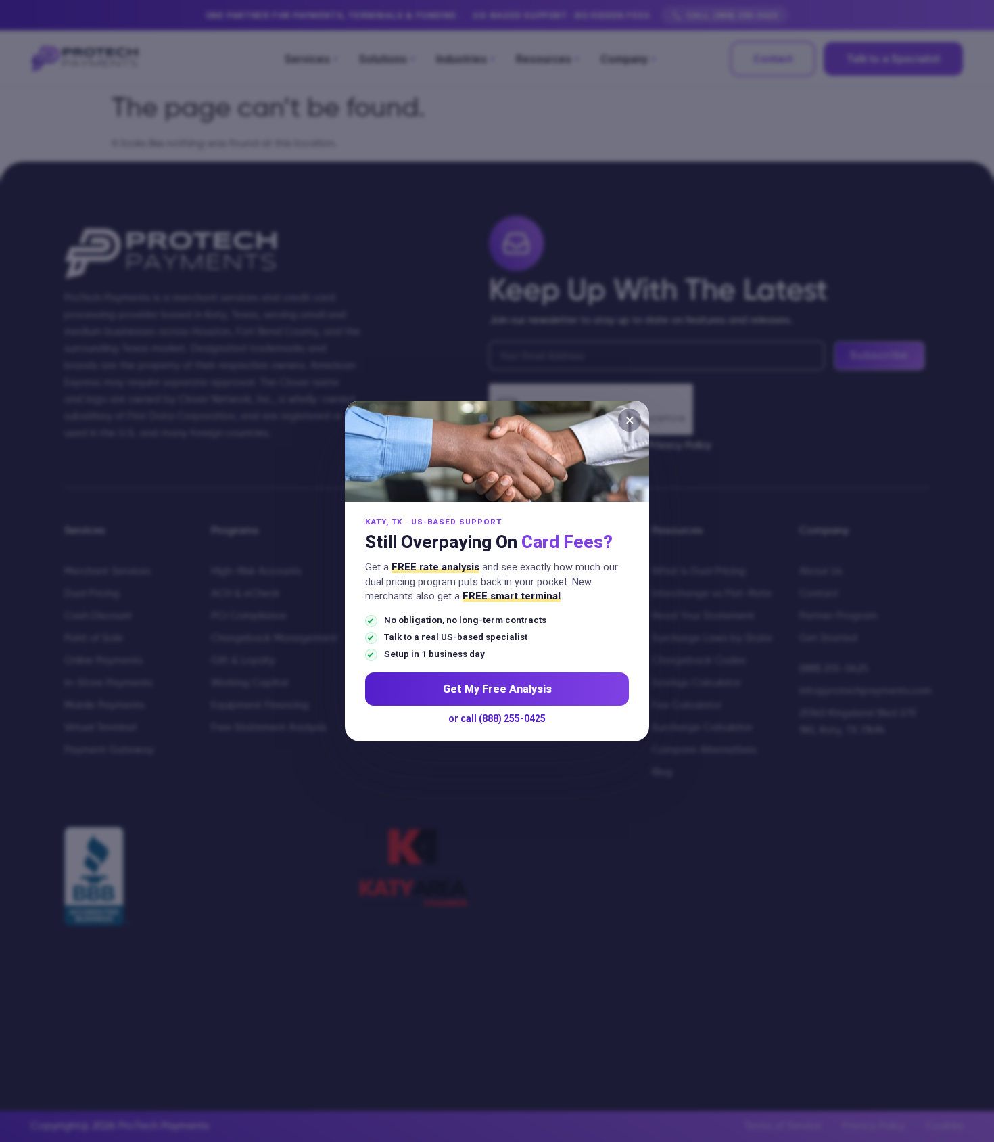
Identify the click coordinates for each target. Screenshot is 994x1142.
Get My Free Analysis (497, 689)
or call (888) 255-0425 (497, 718)
